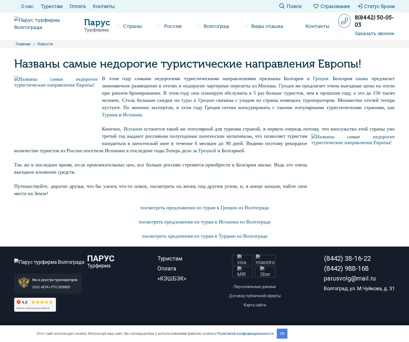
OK (282, 333)
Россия (172, 26)
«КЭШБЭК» (171, 278)
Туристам (52, 6)
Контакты (104, 6)
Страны (132, 26)
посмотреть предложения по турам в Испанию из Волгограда (204, 222)
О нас (27, 6)
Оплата (78, 6)
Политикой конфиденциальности (245, 333)
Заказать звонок (374, 33)
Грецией (207, 150)
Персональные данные (255, 286)
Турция (109, 114)
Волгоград (216, 26)
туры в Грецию (197, 100)
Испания (132, 114)
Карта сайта (255, 305)
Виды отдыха (267, 26)
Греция (320, 78)
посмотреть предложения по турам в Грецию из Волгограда (205, 207)
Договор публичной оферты (255, 296)
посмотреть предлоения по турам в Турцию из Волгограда (204, 236)
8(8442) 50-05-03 (374, 21)
